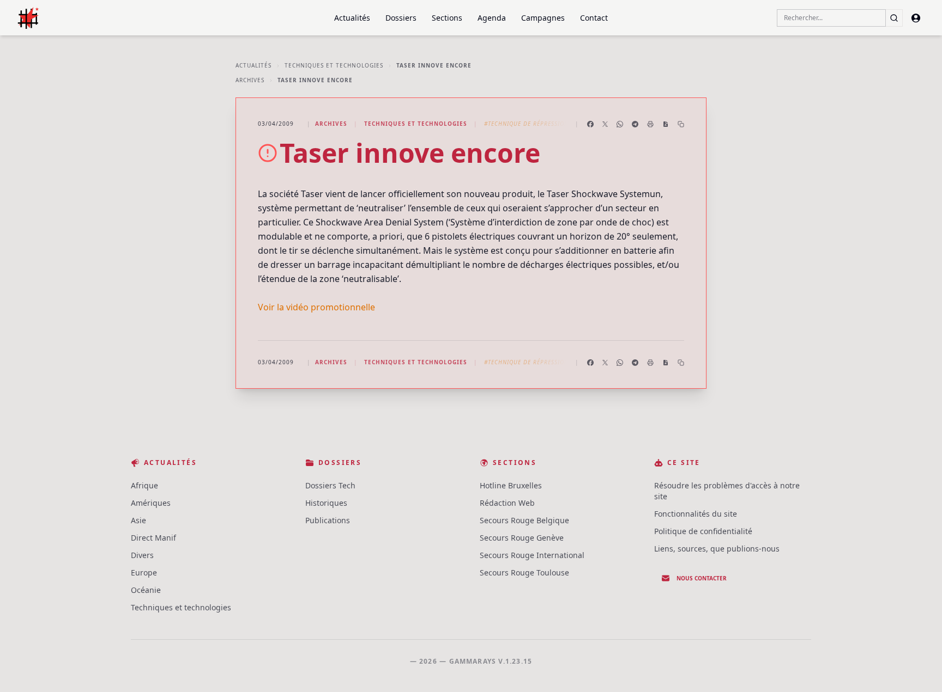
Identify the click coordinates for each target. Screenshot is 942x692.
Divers (142, 555)
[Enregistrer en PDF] (665, 124)
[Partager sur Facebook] (590, 124)
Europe (144, 572)
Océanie (146, 590)
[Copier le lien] (681, 124)
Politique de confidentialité (703, 531)
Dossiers (400, 18)
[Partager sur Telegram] (635, 124)
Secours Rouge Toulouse (524, 572)
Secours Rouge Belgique (524, 520)
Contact (594, 18)
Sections (447, 18)
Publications (327, 520)
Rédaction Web (507, 503)
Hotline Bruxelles (511, 485)
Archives (249, 80)
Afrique (144, 485)
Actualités (352, 18)
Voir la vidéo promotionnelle (316, 307)
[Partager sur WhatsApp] (620, 124)
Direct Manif (153, 537)
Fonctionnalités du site (695, 514)
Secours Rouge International (532, 555)
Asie (138, 520)
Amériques (151, 503)
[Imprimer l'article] (650, 124)
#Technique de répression (526, 123)
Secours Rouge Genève (522, 537)
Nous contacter (702, 578)
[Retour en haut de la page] (918, 668)
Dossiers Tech (330, 485)
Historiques (326, 503)
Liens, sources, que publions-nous (717, 548)
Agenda (492, 18)
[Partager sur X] (605, 124)
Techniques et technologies (334, 65)
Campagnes (543, 18)
